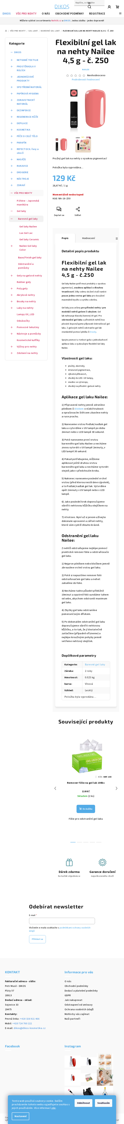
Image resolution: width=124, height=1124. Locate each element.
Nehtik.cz (56, 20)
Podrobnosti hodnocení (86, 79)
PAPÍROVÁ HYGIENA (28, 93)
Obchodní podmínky (76, 986)
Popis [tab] (65, 238)
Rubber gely (24, 282)
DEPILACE (22, 123)
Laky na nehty (25, 308)
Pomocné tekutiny (28, 327)
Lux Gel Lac (26, 233)
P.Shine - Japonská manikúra (28, 202)
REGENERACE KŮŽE (27, 117)
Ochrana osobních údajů (79, 1009)
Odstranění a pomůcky (26, 266)
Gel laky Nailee (28, 226)
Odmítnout (83, 1103)
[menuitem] (6, 14)
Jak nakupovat (73, 1000)
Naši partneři (72, 1019)
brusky (93, 332)
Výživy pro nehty (27, 346)
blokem (79, 409)
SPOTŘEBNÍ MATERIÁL (29, 87)
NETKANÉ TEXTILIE (27, 60)
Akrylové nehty (26, 295)
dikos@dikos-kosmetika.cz (30, 1028)
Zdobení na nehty (27, 353)
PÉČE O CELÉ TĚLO (27, 136)
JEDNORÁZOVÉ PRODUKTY (25, 78)
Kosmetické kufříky (28, 340)
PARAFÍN (21, 142)
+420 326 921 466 (29, 1019)
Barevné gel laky (28, 219)
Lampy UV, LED (25, 314)
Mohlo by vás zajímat (77, 1014)
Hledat (78, 10)
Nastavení (20, 1116)
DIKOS (67, 20)
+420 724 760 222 (22, 1023)
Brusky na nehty (26, 301)
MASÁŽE (21, 159)
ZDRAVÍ (21, 185)
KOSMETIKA (23, 130)
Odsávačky (23, 321)
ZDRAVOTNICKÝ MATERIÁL (26, 102)
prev (55, 788)
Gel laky (21, 211)
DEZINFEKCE (24, 110)
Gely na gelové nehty (29, 275)
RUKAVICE (22, 166)
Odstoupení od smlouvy (79, 1005)
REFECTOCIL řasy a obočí (28, 151)
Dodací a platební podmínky (81, 990)
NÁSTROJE (23, 179)
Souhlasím (103, 1103)
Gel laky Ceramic (29, 239)
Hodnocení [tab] (88, 238)
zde (53, 1108)
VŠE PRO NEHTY (23, 193)
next (116, 788)
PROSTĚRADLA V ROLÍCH (26, 68)
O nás (68, 981)
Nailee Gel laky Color (28, 248)
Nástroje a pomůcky (29, 334)
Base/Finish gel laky (30, 257)
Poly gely (22, 288)
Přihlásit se (37, 939)
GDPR (68, 995)
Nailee (85, 69)
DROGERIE (22, 172)
